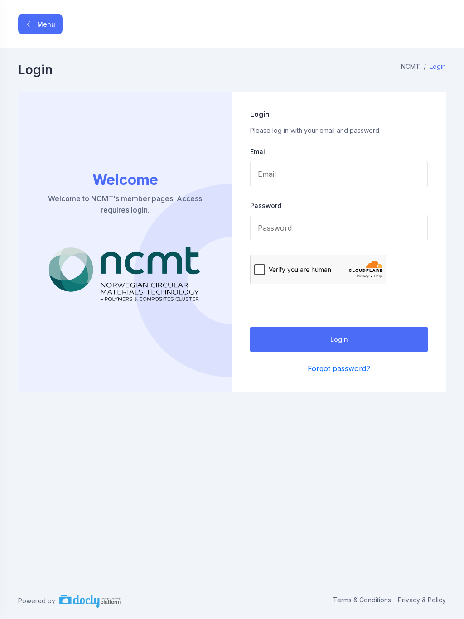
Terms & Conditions (362, 600)
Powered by (37, 600)
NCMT (410, 66)
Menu (45, 24)
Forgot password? (339, 368)
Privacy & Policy (422, 600)
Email (258, 151)
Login (339, 339)
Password (265, 205)
